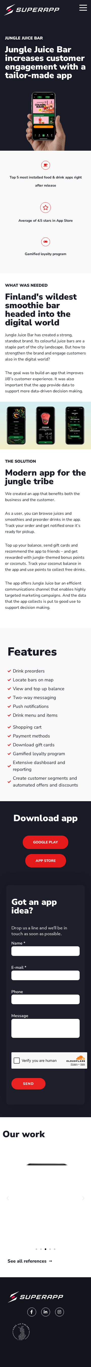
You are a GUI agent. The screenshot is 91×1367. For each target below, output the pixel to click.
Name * (18, 943)
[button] (7, 1198)
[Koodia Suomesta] (21, 1332)
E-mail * (18, 967)
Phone (17, 992)
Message (19, 1016)
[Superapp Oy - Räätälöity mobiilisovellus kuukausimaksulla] (31, 6)
